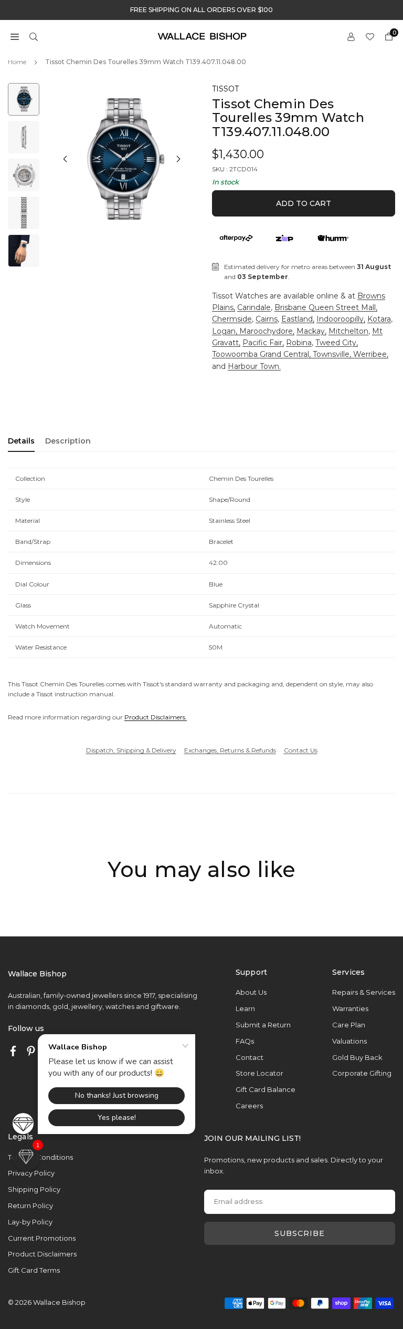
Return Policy (30, 1205)
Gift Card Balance (265, 1089)
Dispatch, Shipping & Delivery (131, 750)
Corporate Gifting (361, 1073)
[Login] (351, 36)
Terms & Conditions (40, 1157)
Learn (245, 1008)
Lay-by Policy (30, 1222)
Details (21, 441)
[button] (14, 36)
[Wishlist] (369, 36)
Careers (249, 1105)
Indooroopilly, (340, 319)
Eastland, (297, 319)
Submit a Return (263, 1025)
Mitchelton (348, 331)
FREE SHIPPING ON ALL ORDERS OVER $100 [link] (201, 10)
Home (17, 62)
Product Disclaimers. (155, 717)
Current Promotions (42, 1238)
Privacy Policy (31, 1173)
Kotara (379, 319)
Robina (299, 342)
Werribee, (370, 354)
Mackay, (311, 331)
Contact (249, 1057)
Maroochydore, (266, 331)
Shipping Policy (34, 1189)
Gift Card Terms (34, 1270)
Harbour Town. (254, 366)
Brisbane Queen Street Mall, (325, 307)
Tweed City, (336, 342)
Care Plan (348, 1025)
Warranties (350, 1008)
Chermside (232, 319)
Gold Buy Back (357, 1057)
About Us (251, 992)
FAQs (245, 1041)
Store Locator (259, 1073)
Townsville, (333, 354)
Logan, (225, 331)
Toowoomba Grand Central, (262, 354)
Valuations (349, 1041)
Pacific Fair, (263, 342)
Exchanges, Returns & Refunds (230, 750)
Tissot (225, 89)
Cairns (267, 319)
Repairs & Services (363, 992)
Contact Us (300, 750)
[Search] (33, 36)
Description (68, 441)
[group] (122, 160)
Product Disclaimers (42, 1254)
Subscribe (299, 1233)
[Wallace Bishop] (202, 35)
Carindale (254, 307)
